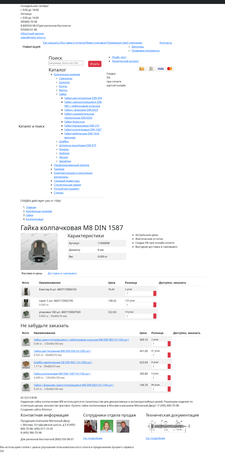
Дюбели (64, 153)
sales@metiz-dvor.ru (33, 37)
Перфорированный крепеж (71, 165)
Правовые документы (146, 50)
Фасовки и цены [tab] (31, 273)
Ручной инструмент (66, 189)
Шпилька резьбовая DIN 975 (77, 145)
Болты (63, 86)
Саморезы (65, 78)
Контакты (166, 43)
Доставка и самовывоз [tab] (62, 273)
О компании (134, 43)
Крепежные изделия (67, 74)
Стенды (58, 192)
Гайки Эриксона (74, 122)
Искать (94, 64)
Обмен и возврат (95, 43)
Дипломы (138, 46)
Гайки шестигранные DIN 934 (83, 98)
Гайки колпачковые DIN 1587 (82, 129)
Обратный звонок (32, 33)
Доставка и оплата (72, 43)
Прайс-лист (119, 57)
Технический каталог (125, 61)
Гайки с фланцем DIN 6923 (81, 110)
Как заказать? (52, 43)
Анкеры (64, 149)
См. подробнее (92, 438)
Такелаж (59, 169)
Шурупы (64, 82)
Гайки (62, 94)
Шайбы (64, 141)
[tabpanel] (112, 299)
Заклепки (65, 161)
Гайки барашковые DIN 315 (81, 125)
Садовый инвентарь (67, 181)
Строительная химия (67, 185)
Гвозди (63, 157)
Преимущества (116, 43)
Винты (63, 90)
